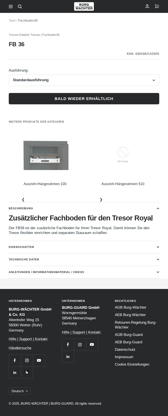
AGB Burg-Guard (129, 335)
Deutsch (18, 391)
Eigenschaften (21, 247)
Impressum (124, 357)
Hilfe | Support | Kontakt (28, 339)
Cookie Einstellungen (132, 364)
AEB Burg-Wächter (130, 315)
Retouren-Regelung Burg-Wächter (135, 324)
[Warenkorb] (156, 6)
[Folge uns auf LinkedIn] (15, 372)
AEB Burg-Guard (128, 342)
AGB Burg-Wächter (130, 307)
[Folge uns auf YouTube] (39, 360)
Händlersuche (20, 348)
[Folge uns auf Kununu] (27, 372)
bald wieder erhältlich (84, 98)
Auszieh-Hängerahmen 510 (123, 184)
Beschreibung (21, 208)
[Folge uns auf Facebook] (15, 360)
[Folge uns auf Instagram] (27, 360)
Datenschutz (125, 349)
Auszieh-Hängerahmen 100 (45, 184)
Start (12, 20)
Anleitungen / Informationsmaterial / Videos (46, 272)
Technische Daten (24, 259)
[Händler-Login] (147, 6)
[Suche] (20, 7)
